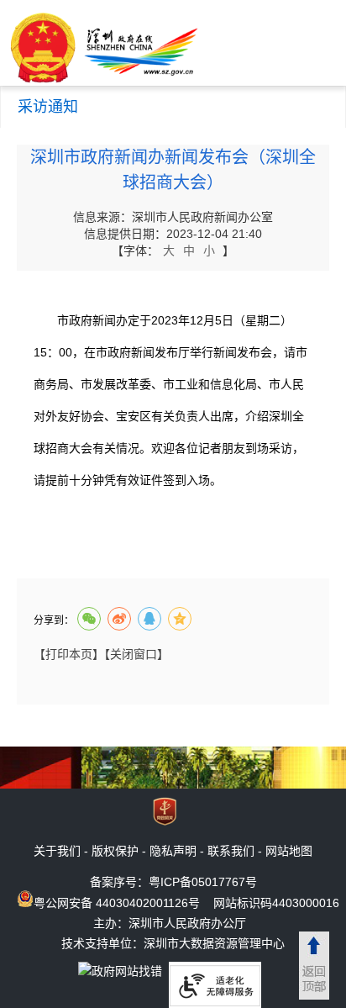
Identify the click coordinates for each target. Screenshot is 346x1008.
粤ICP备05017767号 (203, 882)
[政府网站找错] (120, 970)
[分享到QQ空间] (179, 619)
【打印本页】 (69, 654)
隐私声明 (173, 851)
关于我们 (57, 851)
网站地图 (288, 851)
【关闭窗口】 (136, 654)
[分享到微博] (119, 619)
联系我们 (230, 851)
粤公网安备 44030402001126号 (117, 903)
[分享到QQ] (149, 619)
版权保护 (115, 851)
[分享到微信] (89, 619)
